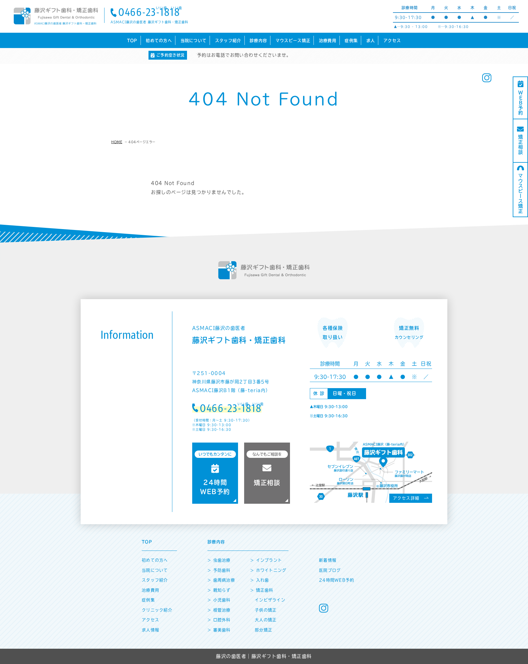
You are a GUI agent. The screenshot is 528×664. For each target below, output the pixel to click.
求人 (370, 41)
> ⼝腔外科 (219, 620)
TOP (132, 41)
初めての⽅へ (155, 560)
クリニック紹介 (157, 610)
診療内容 (258, 41)
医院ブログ (330, 570)
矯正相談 (520, 145)
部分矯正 (263, 630)
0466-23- (149, 13)
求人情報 (150, 630)
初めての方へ (159, 41)
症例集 (351, 41)
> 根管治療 (219, 610)
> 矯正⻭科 (261, 590)
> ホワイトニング (268, 570)
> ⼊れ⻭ (259, 580)
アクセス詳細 (406, 498)
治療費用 (327, 41)
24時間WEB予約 (336, 580)
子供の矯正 (266, 610)
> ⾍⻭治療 (219, 560)
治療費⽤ (150, 590)
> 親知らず (219, 590)
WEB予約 (520, 103)
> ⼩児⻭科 (219, 600)
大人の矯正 (266, 620)
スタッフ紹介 (228, 41)
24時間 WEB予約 (215, 473)
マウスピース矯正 (293, 41)
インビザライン (270, 600)
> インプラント (266, 560)
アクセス (392, 41)
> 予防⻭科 (219, 570)
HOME (116, 141)
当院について (194, 41)
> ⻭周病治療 (221, 580)
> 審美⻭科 (219, 630)
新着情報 (327, 560)
